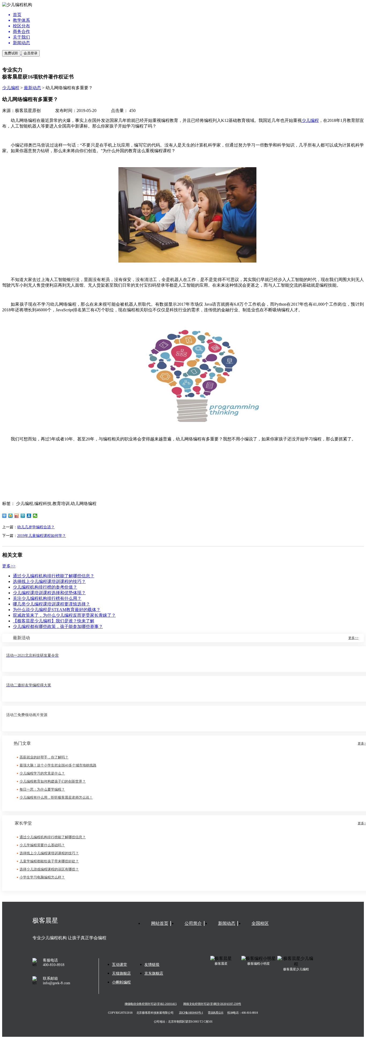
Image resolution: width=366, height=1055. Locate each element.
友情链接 (151, 965)
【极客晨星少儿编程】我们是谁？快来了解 (53, 621)
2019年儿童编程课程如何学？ (41, 536)
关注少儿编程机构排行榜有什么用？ (47, 598)
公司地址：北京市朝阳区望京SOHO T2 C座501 (183, 1021)
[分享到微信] (35, 516)
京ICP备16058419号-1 (191, 1012)
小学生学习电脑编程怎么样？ (42, 877)
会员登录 (31, 53)
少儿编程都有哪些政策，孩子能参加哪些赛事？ (58, 626)
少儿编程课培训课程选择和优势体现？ (49, 592)
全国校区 (260, 923)
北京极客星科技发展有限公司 (155, 1012)
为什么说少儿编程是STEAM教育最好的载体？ (56, 609)
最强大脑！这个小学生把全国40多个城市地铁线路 (58, 765)
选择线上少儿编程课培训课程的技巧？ (49, 581)
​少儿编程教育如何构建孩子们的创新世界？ (53, 781)
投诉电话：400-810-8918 (242, 1012)
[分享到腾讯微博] (23, 516)
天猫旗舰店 (121, 973)
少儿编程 (10, 87)
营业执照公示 (215, 1012)
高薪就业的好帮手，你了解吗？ (44, 757)
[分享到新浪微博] (16, 516)
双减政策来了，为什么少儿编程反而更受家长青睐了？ (64, 615)
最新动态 (32, 87)
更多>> (9, 566)
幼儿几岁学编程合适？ (36, 527)
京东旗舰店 (153, 973)
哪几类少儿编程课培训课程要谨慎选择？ (51, 604)
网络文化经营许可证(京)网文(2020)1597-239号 (212, 1003)
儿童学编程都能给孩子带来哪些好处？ (49, 861)
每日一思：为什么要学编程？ (42, 789)
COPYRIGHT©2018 (120, 1012)
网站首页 (159, 923)
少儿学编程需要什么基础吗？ (42, 845)
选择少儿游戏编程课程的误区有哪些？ (49, 869)
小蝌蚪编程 (121, 982)
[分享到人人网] (29, 516)
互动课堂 (119, 965)
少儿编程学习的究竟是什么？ (42, 773)
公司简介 (193, 923)
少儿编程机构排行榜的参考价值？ (45, 587)
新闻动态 (226, 923)
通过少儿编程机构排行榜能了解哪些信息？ (53, 576)
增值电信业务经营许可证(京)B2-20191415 (151, 1003)
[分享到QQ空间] (10, 516)
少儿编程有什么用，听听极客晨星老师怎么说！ (56, 797)
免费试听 (11, 53)
